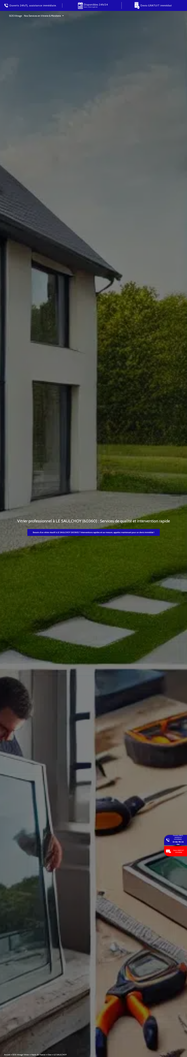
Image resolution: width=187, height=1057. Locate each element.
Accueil (7, 1054)
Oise (50, 1054)
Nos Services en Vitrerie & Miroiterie (42, 15)
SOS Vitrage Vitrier (20, 1054)
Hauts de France (38, 1054)
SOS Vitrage (15, 15)
